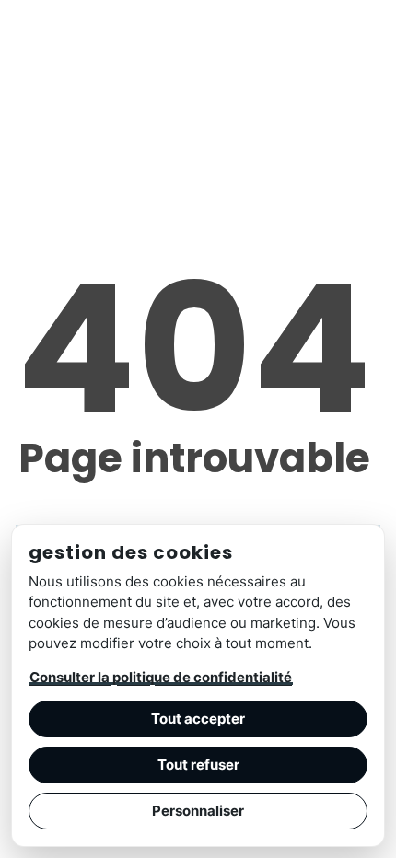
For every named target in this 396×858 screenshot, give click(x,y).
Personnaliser (198, 810)
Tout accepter (198, 718)
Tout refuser (198, 764)
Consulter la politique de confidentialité (160, 677)
